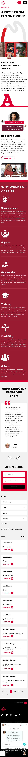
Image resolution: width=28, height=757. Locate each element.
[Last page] (7, 694)
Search (14, 487)
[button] (7, 158)
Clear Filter (4, 523)
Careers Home (6, 722)
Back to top (19, 703)
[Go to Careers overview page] (3, 3)
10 (24, 691)
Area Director (7, 543)
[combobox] (13, 481)
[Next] (18, 458)
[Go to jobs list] (19, 2)
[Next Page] (3, 694)
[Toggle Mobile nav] (25, 2)
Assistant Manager (9, 629)
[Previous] (10, 458)
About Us (18, 722)
